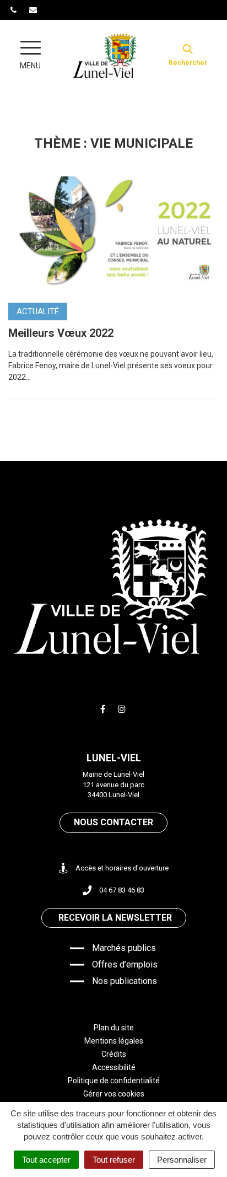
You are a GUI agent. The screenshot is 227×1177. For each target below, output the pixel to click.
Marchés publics (124, 948)
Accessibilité (114, 1067)
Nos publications (124, 981)
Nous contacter (113, 822)
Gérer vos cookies (113, 1093)
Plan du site (114, 1027)
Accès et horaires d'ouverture (122, 868)
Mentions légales (113, 1040)
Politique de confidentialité (114, 1080)
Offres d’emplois (125, 964)
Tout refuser (114, 1159)
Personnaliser (182, 1159)
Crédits (113, 1054)
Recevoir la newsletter (115, 917)
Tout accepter (46, 1159)
